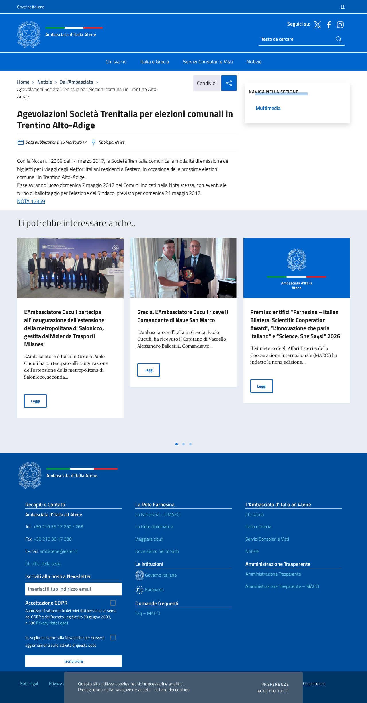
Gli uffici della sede (42, 563)
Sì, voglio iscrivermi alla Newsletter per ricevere (64, 637)
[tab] (176, 444)
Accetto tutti (273, 691)
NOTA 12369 (31, 201)
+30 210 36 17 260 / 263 (58, 526)
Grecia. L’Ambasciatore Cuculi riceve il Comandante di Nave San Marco (182, 315)
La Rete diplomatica (154, 526)
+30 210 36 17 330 (53, 538)
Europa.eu (154, 589)
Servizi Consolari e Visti (267, 538)
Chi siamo (254, 514)
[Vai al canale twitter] (316, 24)
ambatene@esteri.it (59, 551)
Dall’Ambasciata (76, 81)
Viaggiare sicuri (149, 538)
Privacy (42, 623)
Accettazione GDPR (46, 603)
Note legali (29, 683)
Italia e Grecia (258, 526)
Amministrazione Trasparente (273, 573)
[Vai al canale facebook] (327, 24)
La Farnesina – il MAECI (158, 514)
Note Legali (58, 623)
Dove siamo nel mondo (157, 551)
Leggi (39, 401)
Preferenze (275, 684)
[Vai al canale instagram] (339, 24)
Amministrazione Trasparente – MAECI (282, 586)
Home (23, 81)
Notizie (44, 81)
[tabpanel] (70, 338)
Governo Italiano (30, 7)
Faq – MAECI (147, 613)
